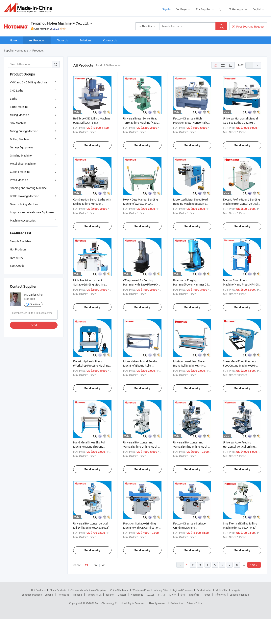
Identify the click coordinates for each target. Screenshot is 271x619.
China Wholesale (119, 590)
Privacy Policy (194, 603)
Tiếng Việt (220, 594)
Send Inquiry (92, 145)
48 (103, 565)
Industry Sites (161, 590)
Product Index (204, 590)
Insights (236, 590)
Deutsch (122, 594)
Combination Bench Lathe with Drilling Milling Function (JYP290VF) (92, 204)
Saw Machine (18, 123)
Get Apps (238, 9)
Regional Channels (182, 590)
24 (86, 565)
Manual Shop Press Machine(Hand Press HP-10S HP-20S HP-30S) (241, 284)
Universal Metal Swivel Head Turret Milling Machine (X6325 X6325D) (141, 123)
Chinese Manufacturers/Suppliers (88, 590)
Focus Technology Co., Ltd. (109, 603)
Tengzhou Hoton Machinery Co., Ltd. (60, 23)
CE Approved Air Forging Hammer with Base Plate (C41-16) (142, 284)
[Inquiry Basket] (221, 9)
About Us (62, 40)
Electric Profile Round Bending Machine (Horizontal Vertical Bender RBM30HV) (241, 204)
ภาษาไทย (194, 594)
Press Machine (19, 180)
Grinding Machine (21, 155)
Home (13, 40)
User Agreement (157, 603)
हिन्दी (183, 594)
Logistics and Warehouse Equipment (32, 212)
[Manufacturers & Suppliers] (29, 7)
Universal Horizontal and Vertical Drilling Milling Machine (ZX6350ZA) (192, 446)
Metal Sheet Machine (23, 163)
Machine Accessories (23, 220)
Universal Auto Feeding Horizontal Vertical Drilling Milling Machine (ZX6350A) (239, 446)
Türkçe (206, 594)
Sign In (166, 9)
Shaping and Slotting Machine (28, 188)
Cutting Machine (20, 172)
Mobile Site (221, 590)
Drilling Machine (19, 139)
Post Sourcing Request (250, 26)
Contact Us (110, 40)
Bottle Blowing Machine (24, 196)
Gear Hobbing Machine (24, 204)
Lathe (13, 98)
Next (252, 565)
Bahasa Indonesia (239, 594)
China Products (58, 590)
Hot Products (38, 590)
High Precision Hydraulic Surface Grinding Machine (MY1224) (89, 284)
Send (34, 325)
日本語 (172, 594)
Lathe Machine (19, 107)
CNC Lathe (16, 90)
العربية (150, 594)
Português (63, 594)
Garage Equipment (21, 147)
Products (39, 40)
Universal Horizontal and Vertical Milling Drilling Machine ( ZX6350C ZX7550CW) (142, 446)
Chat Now (35, 304)
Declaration (176, 603)
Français (77, 594)
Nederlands (137, 594)
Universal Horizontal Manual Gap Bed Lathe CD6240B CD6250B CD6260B (240, 123)
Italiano (110, 594)
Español (49, 594)
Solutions (85, 40)
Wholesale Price (141, 590)
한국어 (161, 594)
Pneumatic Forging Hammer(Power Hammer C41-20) (191, 284)
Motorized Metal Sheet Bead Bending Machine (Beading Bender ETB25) (190, 204)
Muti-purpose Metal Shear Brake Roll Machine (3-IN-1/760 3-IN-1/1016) (189, 365)
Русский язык (93, 594)
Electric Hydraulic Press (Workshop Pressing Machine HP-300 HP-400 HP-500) (91, 365)
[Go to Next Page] (257, 65)
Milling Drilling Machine (24, 131)
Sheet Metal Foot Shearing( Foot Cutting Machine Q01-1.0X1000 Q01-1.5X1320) (239, 365)
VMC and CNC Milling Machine (28, 82)
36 (95, 565)
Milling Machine (19, 115)
